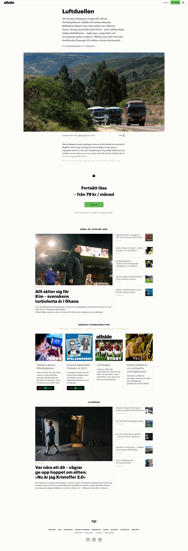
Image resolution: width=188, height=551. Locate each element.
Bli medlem (175, 2)
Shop (59, 529)
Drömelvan (64, 329)
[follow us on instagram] (100, 540)
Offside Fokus (76, 329)
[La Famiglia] (109, 347)
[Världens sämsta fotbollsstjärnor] (48, 347)
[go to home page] (9, 2)
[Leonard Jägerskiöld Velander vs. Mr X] (79, 347)
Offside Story (91, 329)
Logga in (166, 2)
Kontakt (106, 529)
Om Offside (52, 529)
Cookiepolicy (98, 532)
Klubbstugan (124, 529)
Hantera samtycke (109, 532)
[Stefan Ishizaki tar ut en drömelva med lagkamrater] (139, 347)
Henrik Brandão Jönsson (73, 46)
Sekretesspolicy (78, 532)
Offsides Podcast (107, 329)
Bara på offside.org (94, 229)
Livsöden (94, 402)
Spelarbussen (123, 329)
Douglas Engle (90, 46)
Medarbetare (96, 529)
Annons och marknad (82, 529)
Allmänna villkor (89, 532)
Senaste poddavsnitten (94, 325)
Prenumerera (68, 529)
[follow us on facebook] (94, 540)
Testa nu (94, 204)
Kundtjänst (135, 529)
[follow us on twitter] (88, 540)
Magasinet (114, 529)
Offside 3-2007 (82, 135)
